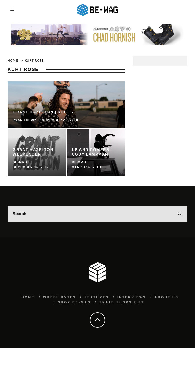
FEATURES (97, 297)
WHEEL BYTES (59, 297)
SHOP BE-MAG (74, 302)
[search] (179, 214)
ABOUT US (167, 297)
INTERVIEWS (131, 297)
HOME (28, 297)
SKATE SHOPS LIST (121, 302)
